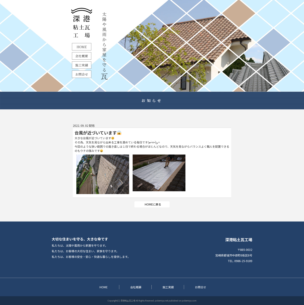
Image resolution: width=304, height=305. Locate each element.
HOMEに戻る (153, 204)
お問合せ (81, 74)
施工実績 (81, 65)
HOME (82, 46)
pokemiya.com (189, 300)
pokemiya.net (161, 300)
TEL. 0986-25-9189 (240, 261)
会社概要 (81, 56)
